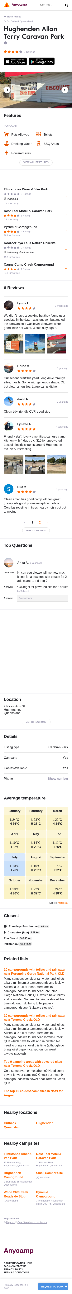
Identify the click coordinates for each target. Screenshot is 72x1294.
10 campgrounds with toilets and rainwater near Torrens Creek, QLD (34, 1017)
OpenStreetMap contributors (32, 1222)
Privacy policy (13, 1269)
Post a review (36, 530)
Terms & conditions (16, 1272)
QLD (6, 21)
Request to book (52, 1286)
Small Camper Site (49, 1173)
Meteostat (63, 903)
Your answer (25, 598)
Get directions (36, 722)
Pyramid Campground (45, 1194)
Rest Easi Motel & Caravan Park (49, 1156)
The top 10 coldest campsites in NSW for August (33, 1093)
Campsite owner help (18, 1263)
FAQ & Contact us (15, 1266)
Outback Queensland (22, 21)
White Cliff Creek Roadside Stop (16, 1194)
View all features (36, 162)
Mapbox (10, 1222)
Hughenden (44, 1123)
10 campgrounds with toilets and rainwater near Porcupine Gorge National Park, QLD (34, 971)
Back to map (14, 16)
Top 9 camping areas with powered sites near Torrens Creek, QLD (33, 1064)
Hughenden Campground (13, 1175)
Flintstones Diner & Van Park (18, 1156)
